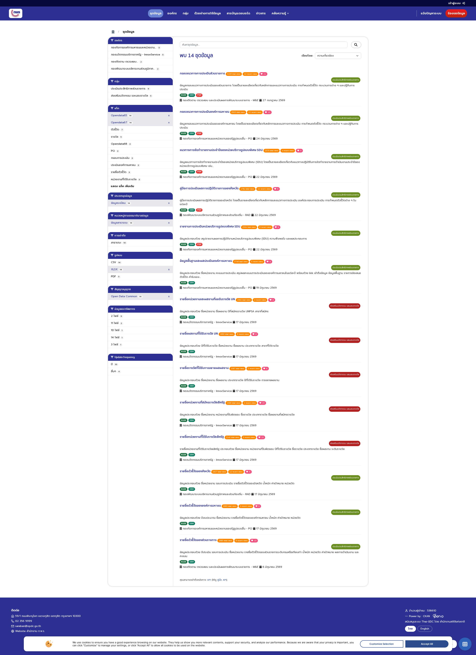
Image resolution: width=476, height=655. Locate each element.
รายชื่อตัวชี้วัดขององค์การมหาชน (201, 505)
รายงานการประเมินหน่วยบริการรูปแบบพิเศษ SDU (210, 226)
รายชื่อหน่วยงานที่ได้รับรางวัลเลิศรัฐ (202, 436)
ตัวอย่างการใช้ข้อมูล (207, 13)
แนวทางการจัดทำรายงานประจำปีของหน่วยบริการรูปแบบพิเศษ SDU (221, 150)
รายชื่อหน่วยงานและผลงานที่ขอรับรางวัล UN (208, 299)
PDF (199, 95)
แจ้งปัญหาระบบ (431, 13)
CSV (192, 95)
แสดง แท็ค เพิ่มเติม (122, 186)
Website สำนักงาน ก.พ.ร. (30, 631)
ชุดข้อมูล (155, 13)
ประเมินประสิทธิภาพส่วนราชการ (345, 79)
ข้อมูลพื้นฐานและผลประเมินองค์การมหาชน (206, 261)
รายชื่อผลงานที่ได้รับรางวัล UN (199, 333)
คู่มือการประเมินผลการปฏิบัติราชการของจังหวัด (209, 188)
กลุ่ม (185, 13)
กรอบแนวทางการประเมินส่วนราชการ (203, 73)
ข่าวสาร (261, 13)
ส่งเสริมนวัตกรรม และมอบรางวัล (344, 305)
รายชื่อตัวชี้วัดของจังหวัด (195, 471)
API (209, 580)
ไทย (410, 629)
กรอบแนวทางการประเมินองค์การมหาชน (205, 111)
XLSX (183, 95)
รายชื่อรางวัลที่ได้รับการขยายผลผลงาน (204, 368)
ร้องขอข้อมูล (456, 13)
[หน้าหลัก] (15, 13)
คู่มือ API (221, 580)
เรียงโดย (307, 56)
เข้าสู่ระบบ (454, 3)
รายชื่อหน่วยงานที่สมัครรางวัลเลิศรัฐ (203, 402)
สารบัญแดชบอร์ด (238, 13)
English (425, 629)
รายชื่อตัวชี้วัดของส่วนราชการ (198, 540)
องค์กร (172, 13)
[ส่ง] (356, 44)
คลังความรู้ (279, 13)
